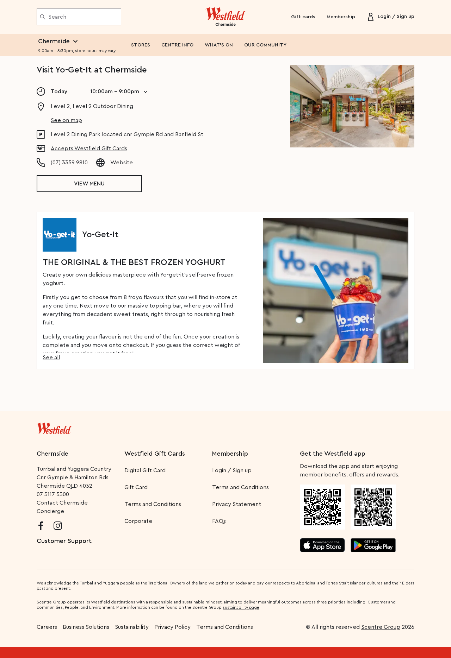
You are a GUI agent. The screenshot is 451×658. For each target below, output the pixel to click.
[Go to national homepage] (54, 427)
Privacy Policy (172, 627)
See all (51, 357)
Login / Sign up (232, 470)
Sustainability (132, 627)
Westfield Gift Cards (154, 453)
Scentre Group (380, 627)
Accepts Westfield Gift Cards (89, 148)
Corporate (138, 521)
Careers (47, 627)
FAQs (219, 521)
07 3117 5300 (53, 494)
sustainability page (241, 607)
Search (57, 17)
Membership (341, 16)
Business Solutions (86, 627)
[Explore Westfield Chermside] (225, 17)
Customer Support (64, 541)
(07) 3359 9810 (69, 162)
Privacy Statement (236, 504)
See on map (66, 120)
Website (121, 162)
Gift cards (303, 16)
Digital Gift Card (145, 470)
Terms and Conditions (152, 504)
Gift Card (136, 487)
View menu (89, 183)
